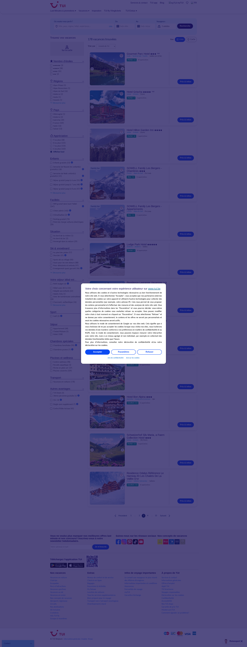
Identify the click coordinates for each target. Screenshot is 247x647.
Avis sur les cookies (132, 358)
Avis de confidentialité (115, 358)
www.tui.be (154, 288)
